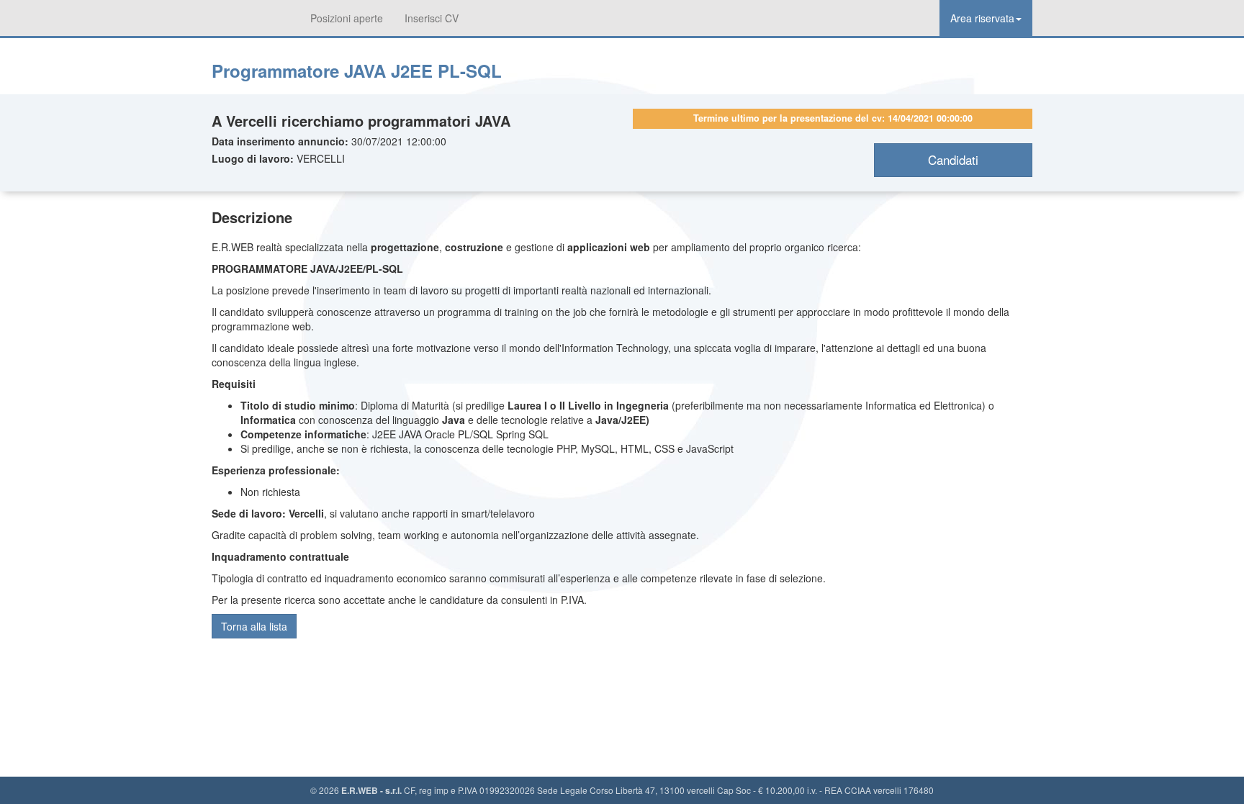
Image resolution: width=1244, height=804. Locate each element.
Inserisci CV (432, 18)
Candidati (953, 159)
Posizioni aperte (346, 18)
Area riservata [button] (982, 18)
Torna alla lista (254, 626)
